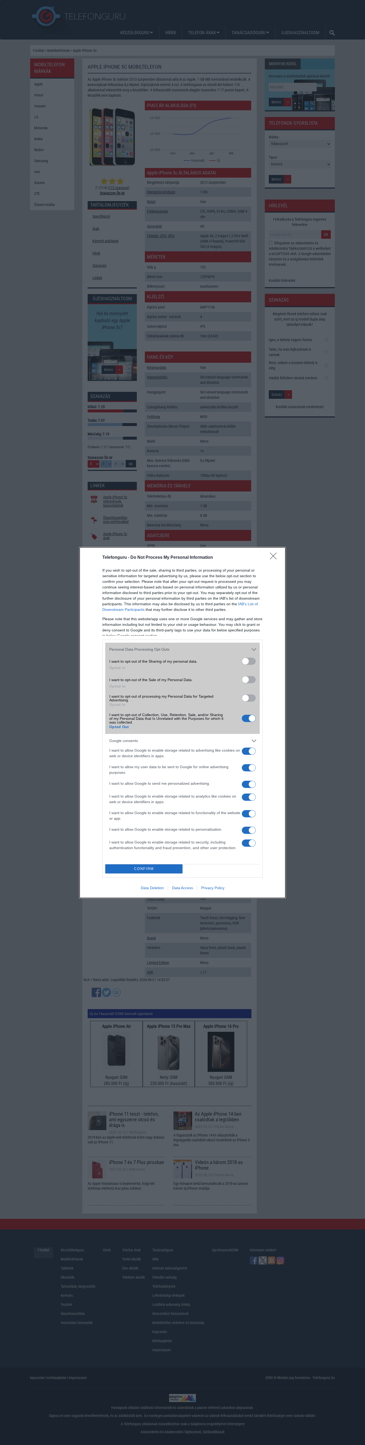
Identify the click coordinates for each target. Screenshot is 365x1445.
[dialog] (182, 722)
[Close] (275, 558)
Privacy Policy (212, 888)
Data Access (182, 888)
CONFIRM (144, 869)
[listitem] (182, 649)
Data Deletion (152, 888)
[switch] (249, 661)
